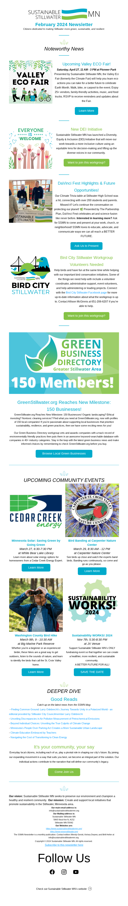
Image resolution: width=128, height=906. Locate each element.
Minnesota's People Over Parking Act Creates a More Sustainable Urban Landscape (56, 728)
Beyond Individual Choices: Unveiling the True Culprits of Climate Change (50, 723)
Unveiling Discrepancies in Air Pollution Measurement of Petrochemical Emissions (55, 718)
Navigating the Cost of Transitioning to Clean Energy (38, 737)
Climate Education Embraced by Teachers (33, 732)
